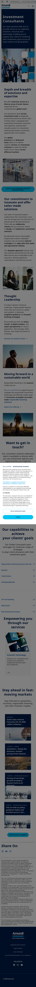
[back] (31, 502)
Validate (18, 517)
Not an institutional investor (18, 511)
